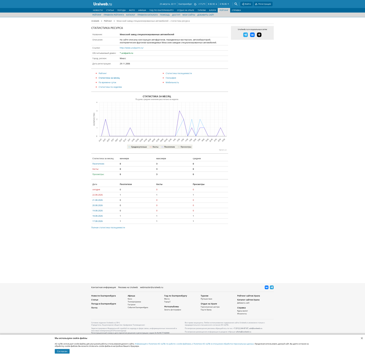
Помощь (165, 14)
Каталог (130, 14)
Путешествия (206, 299)
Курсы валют (242, 311)
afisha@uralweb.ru (243, 332)
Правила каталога (147, 14)
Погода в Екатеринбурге (103, 303)
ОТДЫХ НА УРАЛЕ (185, 10)
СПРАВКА (236, 10)
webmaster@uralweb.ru (151, 287)
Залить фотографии (172, 309)
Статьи (94, 299)
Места (167, 299)
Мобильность (172, 82)
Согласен (62, 351)
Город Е (167, 301)
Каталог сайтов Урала (248, 299)
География (171, 77)
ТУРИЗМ (202, 10)
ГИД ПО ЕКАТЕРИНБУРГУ (161, 10)
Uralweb (95, 21)
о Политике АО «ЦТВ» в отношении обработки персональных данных (223, 343)
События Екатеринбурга (138, 307)
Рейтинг (96, 14)
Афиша (131, 295)
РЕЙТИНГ (223, 10)
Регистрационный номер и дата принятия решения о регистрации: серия (130, 334)
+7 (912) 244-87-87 (240, 328)
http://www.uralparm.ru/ (131, 47)
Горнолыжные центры (210, 307)
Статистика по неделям (110, 87)
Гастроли (131, 304)
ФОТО (132, 10)
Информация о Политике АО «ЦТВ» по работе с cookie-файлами (163, 343)
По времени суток (107, 82)
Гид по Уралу (206, 309)
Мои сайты (188, 14)
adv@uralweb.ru (255, 328)
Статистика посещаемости (179, 73)
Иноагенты (242, 313)
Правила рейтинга (114, 14)
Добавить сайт (205, 14)
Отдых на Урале (209, 303)
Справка (241, 307)
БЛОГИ (212, 10)
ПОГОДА (121, 10)
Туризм (204, 295)
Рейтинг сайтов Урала (248, 295)
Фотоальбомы (171, 306)
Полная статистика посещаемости (108, 227)
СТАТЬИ (110, 10)
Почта (94, 307)
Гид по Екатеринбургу (175, 295)
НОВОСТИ (98, 10)
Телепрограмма (134, 301)
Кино (130, 299)
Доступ (176, 14)
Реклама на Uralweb (128, 287)
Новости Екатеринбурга (103, 295)
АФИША (142, 10)
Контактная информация (103, 287)
